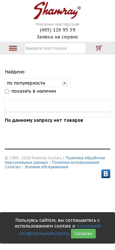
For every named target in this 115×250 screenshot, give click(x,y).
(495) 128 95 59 (57, 30)
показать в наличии (33, 91)
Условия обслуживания (46, 166)
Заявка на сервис (57, 37)
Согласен (83, 233)
